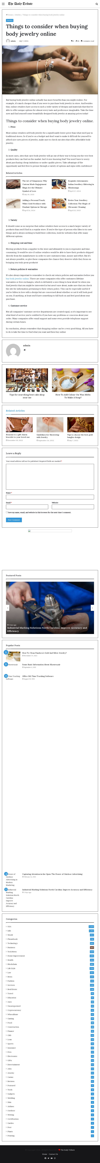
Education (12, 998)
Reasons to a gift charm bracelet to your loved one (18, 435)
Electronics (12, 1056)
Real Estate (12, 989)
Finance (11, 1031)
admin (13, 41)
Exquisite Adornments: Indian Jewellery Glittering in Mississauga (81, 184)
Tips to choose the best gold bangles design (80, 436)
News (10, 977)
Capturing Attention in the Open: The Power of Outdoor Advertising (52, 874)
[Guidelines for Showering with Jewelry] (50, 424)
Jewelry (18, 15)
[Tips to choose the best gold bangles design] (80, 424)
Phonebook (12, 939)
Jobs (10, 1069)
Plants (10, 1131)
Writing (11, 1115)
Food (10, 1023)
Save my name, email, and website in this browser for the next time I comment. (39, 512)
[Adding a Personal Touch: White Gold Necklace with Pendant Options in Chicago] (13, 203)
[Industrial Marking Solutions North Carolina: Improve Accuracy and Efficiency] (13, 898)
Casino (10, 1077)
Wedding (11, 1098)
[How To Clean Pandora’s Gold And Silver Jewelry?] (13, 656)
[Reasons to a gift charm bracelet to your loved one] (19, 424)
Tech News (12, 952)
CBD (9, 1035)
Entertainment (14, 1065)
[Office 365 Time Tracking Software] (13, 773)
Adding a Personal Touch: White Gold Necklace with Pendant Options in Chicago (34, 203)
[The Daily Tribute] (20, 4)
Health (10, 960)
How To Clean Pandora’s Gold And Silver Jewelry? (44, 653)
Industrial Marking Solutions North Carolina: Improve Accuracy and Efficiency (57, 889)
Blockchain (12, 964)
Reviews (11, 1081)
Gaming (11, 1019)
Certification (13, 1119)
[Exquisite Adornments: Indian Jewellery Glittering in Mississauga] (59, 184)
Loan (10, 1039)
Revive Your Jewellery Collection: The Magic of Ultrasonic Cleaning (79, 203)
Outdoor (11, 1111)
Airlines (11, 1106)
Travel (10, 993)
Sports (10, 1044)
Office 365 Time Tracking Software (38, 676)
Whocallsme (13, 1014)
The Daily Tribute (68, 1150)
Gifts (10, 1060)
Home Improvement (16, 956)
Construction (13, 1027)
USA (9, 926)
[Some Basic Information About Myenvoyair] (13, 668)
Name (9, 493)
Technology (13, 943)
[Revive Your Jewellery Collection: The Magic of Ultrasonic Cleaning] (59, 203)
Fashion (11, 981)
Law (9, 972)
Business (11, 947)
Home (10, 15)
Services (11, 985)
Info (9, 931)
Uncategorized (14, 1006)
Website (55, 503)
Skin (9, 1102)
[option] (50, 608)
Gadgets (11, 1094)
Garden (11, 1123)
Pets (9, 1052)
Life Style (11, 968)
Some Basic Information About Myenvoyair (41, 664)
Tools (10, 1090)
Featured (11, 1085)
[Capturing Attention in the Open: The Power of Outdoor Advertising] (13, 880)
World (10, 935)
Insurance (12, 1048)
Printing (11, 1136)
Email (9, 503)
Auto (10, 1002)
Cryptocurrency (14, 1010)
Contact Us (53, 1154)
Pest (9, 1127)
